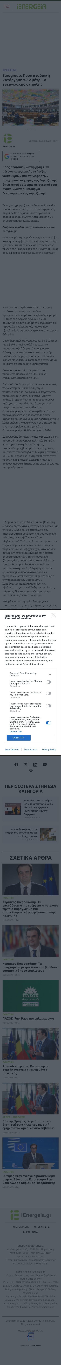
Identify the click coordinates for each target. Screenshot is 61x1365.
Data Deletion (12, 749)
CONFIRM (19, 737)
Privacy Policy (49, 749)
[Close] (55, 616)
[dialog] (30, 683)
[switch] (48, 682)
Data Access (30, 749)
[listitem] (30, 674)
